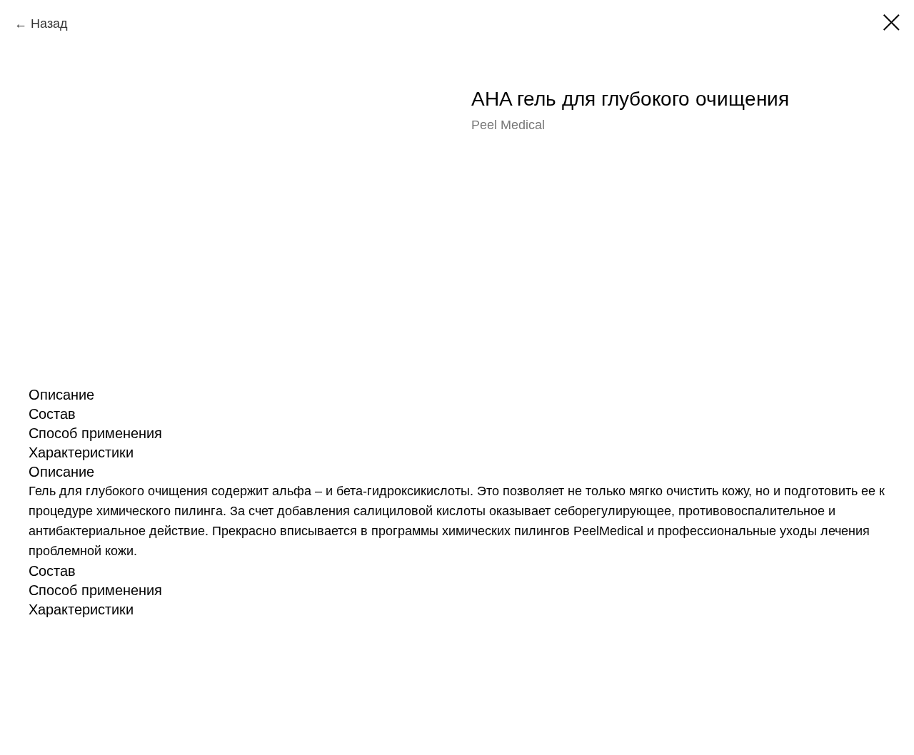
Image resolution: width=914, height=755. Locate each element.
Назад (49, 23)
